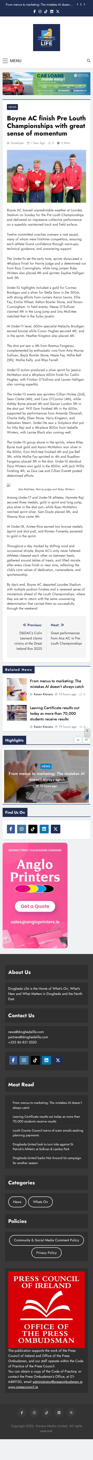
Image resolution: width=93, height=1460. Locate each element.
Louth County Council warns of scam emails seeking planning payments (48, 1133)
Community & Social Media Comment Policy (46, 1240)
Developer (17, 143)
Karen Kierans (43, 694)
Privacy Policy (46, 1252)
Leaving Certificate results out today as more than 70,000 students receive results (54, 713)
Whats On (40, 1201)
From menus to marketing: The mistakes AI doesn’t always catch (38, 4)
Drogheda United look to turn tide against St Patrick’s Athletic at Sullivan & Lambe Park (43, 1146)
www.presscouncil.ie (23, 1386)
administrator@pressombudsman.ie (57, 1381)
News (12, 107)
